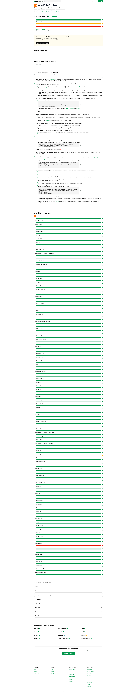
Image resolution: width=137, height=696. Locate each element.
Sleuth (36, 632)
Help (34, 675)
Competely (89, 673)
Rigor (36, 586)
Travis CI (60, 632)
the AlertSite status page (66, 171)
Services (35, 671)
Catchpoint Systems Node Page (43, 595)
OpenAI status (71, 671)
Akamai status (71, 672)
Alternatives (50, 11)
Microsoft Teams (72, 86)
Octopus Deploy (62, 628)
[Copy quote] (80, 104)
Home (35, 669)
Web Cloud (60, 635)
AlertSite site (55, 11)
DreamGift (89, 680)
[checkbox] (34, 79)
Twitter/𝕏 (67, 108)
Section (36, 638)
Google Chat (80, 86)
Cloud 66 (83, 635)
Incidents (39, 11)
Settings (52, 677)
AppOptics (38, 599)
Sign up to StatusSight (52, 79)
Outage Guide (44, 11)
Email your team (47, 87)
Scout (36, 591)
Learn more (57, 30)
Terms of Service (37, 677)
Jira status (71, 681)
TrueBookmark (89, 682)
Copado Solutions (85, 638)
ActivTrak (37, 611)
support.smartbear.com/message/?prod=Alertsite (67, 115)
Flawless (88, 677)
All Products (89, 686)
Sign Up (100, 1)
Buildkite (36, 628)
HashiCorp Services (63, 638)
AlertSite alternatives (81, 127)
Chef (82, 628)
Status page (60, 11)
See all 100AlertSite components (42, 29)
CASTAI (36, 635)
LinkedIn (78, 108)
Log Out (52, 673)
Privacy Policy (36, 680)
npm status (71, 679)
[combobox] (52, 1)
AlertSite (38, 216)
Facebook (72, 108)
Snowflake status (72, 676)
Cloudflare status (72, 669)
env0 (82, 632)
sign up (57, 201)
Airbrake (37, 615)
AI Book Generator (90, 671)
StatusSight (89, 675)
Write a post (48, 120)
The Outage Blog (37, 673)
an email (51, 159)
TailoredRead (89, 669)
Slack (67, 86)
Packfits (88, 684)
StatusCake (38, 603)
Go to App (53, 675)
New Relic (37, 607)
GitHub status (71, 674)
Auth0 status (71, 677)
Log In (52, 671)
